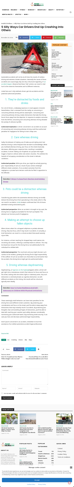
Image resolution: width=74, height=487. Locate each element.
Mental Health (54, 90)
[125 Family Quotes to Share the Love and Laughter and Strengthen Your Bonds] (68, 93)
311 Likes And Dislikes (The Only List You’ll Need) (57, 66)
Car (8, 340)
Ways (30, 340)
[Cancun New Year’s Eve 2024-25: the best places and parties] (68, 52)
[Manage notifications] (69, 482)
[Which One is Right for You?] (68, 76)
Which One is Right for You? (57, 76)
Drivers (21, 340)
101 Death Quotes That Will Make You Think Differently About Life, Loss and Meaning (56, 121)
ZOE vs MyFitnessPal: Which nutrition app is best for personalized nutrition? (45, 430)
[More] (39, 349)
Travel (53, 50)
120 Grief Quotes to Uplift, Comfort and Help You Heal (8, 429)
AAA (19, 202)
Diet (52, 103)
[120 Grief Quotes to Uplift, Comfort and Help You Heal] (9, 419)
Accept (37, 480)
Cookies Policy (31, 484)
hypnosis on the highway (21, 270)
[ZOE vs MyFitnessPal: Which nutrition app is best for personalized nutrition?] (68, 107)
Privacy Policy (42, 484)
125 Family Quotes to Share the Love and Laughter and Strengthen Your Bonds (56, 95)
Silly (26, 340)
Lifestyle (54, 63)
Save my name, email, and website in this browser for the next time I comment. (25, 393)
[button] (71, 467)
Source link (5, 333)
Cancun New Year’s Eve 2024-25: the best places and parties (56, 54)
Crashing (14, 340)
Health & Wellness (6, 23)
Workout (54, 73)
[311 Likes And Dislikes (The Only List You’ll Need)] (68, 66)
